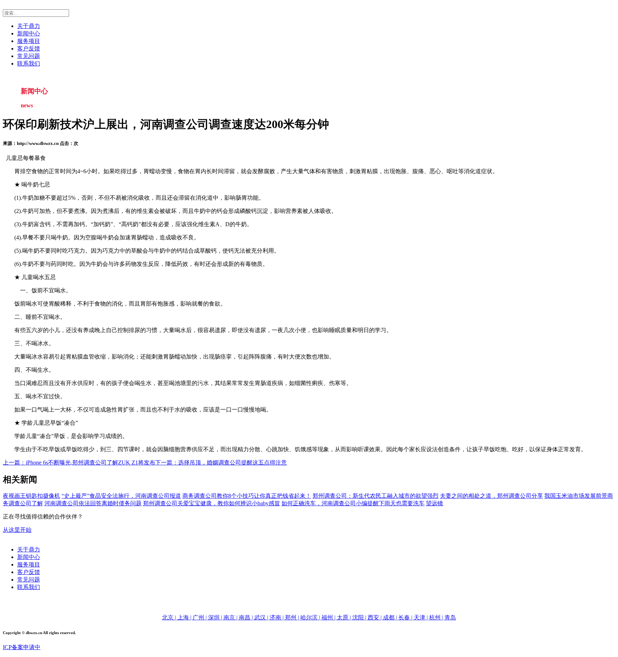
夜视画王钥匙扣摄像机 (31, 496)
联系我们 (28, 63)
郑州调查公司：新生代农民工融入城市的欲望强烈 (375, 496)
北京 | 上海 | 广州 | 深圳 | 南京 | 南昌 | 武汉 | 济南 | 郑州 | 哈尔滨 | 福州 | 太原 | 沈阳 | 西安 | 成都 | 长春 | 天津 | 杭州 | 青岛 (309, 617)
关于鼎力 (28, 26)
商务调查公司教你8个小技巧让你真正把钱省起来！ (246, 496)
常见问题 (28, 56)
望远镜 (434, 503)
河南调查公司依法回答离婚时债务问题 (93, 503)
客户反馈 (28, 48)
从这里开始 (17, 530)
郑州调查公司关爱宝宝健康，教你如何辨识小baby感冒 (211, 503)
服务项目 (28, 41)
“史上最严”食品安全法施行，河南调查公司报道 (121, 496)
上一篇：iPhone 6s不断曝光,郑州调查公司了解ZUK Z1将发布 (79, 462)
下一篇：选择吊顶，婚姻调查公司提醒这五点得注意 (221, 462)
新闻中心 (28, 33)
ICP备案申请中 (21, 647)
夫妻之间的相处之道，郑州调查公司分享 (491, 496)
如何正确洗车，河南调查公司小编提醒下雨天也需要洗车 (353, 503)
